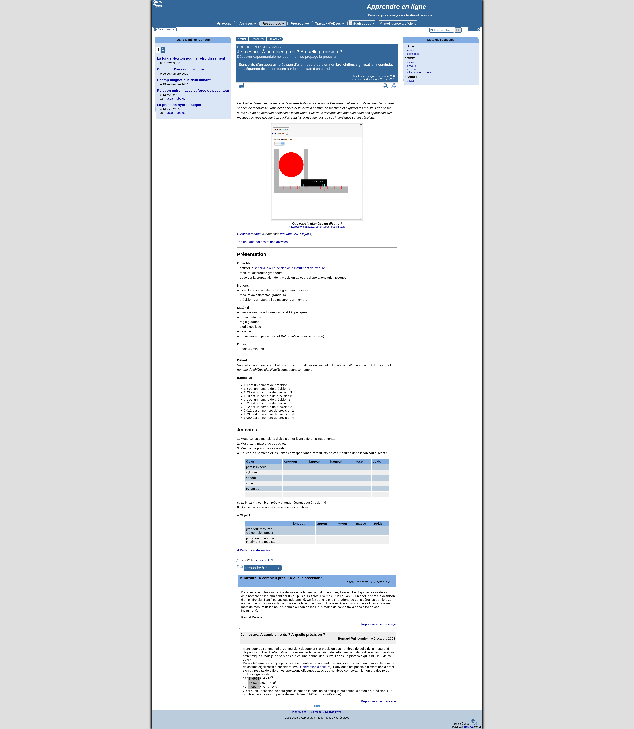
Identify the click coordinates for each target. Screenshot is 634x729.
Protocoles (274, 39)
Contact (316, 711)
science (411, 50)
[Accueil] (157, 7)
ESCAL (469, 726)
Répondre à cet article (262, 568)
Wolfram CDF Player (294, 234)
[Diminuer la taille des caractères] (393, 87)
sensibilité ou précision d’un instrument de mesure (289, 268)
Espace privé (333, 711)
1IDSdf (411, 80)
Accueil (227, 23)
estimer (411, 62)
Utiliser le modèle (249, 234)
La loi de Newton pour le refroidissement (191, 58)
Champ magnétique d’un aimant (184, 80)
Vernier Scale (262, 560)
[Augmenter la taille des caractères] (385, 87)
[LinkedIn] (318, 706)
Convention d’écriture (315, 667)
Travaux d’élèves (329, 23)
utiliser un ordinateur (419, 72)
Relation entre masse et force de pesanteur (193, 90)
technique (413, 53)
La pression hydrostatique (179, 105)
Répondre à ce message (378, 624)
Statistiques (363, 23)
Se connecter (166, 29)
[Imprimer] (242, 87)
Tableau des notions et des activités (262, 241)
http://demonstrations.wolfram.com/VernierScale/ (317, 226)
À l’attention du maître (253, 550)
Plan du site (299, 711)
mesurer (412, 65)
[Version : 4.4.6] (475, 723)
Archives (247, 23)
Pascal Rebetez (175, 98)
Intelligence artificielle (399, 23)
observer (412, 69)
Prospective (299, 23)
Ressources (273, 23)
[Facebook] (315, 706)
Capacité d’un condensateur (180, 69)
